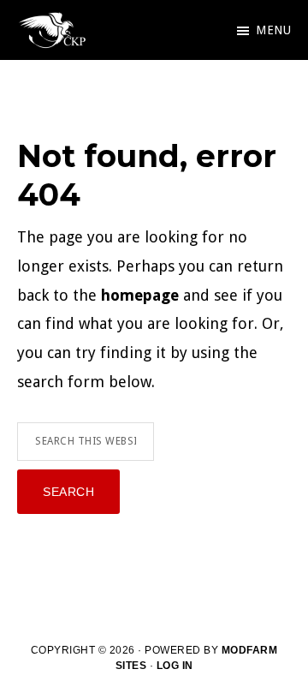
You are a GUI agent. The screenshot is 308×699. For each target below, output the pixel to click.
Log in (175, 666)
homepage (140, 295)
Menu (273, 30)
